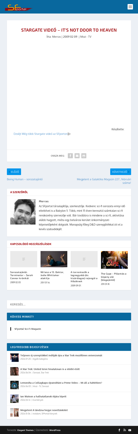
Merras (56, 36)
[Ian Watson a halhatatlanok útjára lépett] (14, 398)
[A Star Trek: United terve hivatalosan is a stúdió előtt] (14, 371)
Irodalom (37, 413)
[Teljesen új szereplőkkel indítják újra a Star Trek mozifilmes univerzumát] (14, 357)
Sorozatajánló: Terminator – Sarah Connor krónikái (21, 275)
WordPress (54, 430)
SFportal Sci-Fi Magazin (27, 328)
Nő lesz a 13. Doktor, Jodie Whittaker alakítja (52, 275)
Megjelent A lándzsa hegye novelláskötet (44, 410)
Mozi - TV (85, 36)
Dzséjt (17, 133)
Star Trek (45, 372)
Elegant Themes (25, 430)
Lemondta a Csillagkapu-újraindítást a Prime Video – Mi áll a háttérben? (61, 382)
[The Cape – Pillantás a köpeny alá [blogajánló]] (114, 260)
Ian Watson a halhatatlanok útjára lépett (43, 396)
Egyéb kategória (40, 359)
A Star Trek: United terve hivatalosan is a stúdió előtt (50, 369)
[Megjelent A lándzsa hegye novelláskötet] (14, 412)
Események (38, 400)
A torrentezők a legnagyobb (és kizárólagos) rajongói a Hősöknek (84, 277)
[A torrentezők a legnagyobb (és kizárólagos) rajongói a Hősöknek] (84, 259)
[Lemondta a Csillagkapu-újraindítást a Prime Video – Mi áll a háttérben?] (14, 385)
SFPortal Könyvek (49, 413)
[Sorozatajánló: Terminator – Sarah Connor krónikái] (23, 259)
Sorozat (36, 372)
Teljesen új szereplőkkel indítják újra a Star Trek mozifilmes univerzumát (61, 355)
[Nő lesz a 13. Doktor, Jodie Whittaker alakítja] (54, 259)
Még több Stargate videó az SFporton (44, 133)
